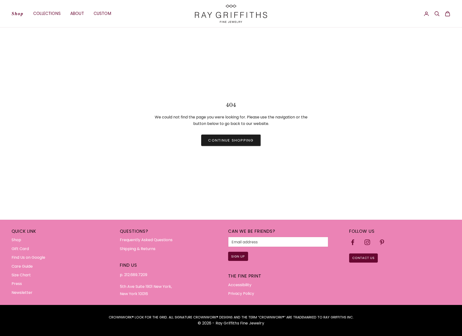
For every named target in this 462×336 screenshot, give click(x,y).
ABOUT (77, 13)
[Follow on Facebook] (352, 242)
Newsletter (22, 292)
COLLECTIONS (47, 13)
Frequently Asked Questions (146, 240)
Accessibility (239, 285)
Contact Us (363, 258)
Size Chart (21, 275)
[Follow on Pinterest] (382, 242)
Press (17, 283)
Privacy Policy (241, 293)
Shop (18, 13)
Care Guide (22, 266)
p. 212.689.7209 (133, 275)
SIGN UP (238, 256)
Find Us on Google (28, 257)
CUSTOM (102, 13)
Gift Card (20, 249)
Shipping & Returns (137, 249)
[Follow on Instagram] (367, 242)
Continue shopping (231, 140)
